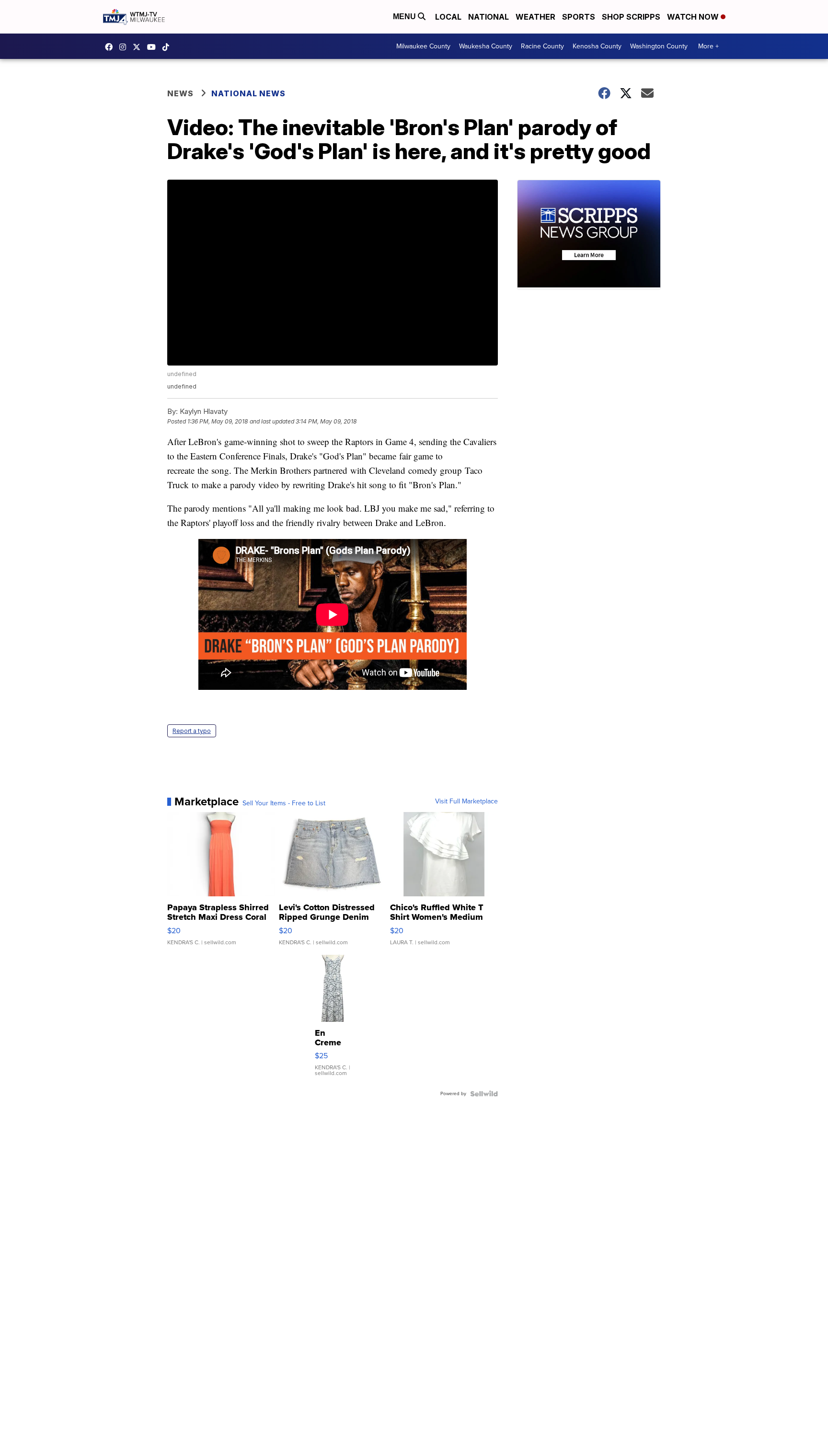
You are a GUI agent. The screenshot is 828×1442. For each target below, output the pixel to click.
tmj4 (111, 47)
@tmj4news (168, 47)
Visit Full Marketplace (466, 801)
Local (448, 17)
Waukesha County (485, 46)
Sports (578, 17)
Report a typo (191, 730)
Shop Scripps (631, 17)
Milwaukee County (423, 46)
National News (248, 93)
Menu (405, 16)
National (488, 17)
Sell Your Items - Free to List (283, 803)
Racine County (542, 46)
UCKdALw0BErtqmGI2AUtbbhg (154, 47)
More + (708, 46)
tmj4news (125, 47)
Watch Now (694, 17)
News (180, 93)
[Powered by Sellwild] (484, 1093)
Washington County (659, 46)
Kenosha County (597, 46)
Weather (535, 17)
